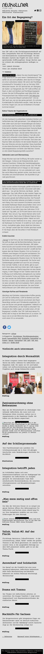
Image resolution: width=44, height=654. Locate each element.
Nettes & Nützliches (35, 651)
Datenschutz (22, 652)
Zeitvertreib (18, 12)
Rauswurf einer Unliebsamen (29, 636)
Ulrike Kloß (15, 342)
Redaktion (8, 72)
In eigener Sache (9, 651)
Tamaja (5, 240)
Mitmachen (7, 12)
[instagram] (40, 11)
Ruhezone (7, 636)
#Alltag (5, 396)
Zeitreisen (23, 10)
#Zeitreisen (7, 461)
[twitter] (35, 11)
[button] (4, 327)
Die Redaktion (22, 651)
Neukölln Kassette (10, 10)
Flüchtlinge (17, 336)
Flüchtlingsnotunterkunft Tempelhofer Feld (20, 337)
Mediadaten (12, 652)
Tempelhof (18, 340)
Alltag (13, 333)
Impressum (33, 652)
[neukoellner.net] (15, 6)
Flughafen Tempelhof (30, 338)
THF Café (26, 340)
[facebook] (38, 11)
